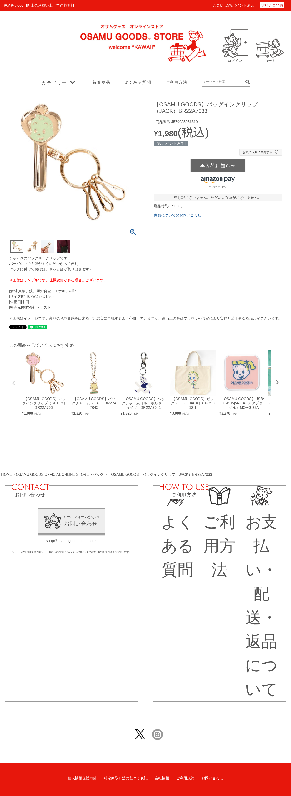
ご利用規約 (185, 778)
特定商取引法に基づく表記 (126, 778)
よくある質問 (137, 82)
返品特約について (168, 206)
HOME (6, 474)
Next (277, 382)
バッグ (98, 474)
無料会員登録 (272, 5)
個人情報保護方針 (82, 778)
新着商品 (101, 82)
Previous (13, 383)
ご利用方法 (176, 82)
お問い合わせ (212, 778)
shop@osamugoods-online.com (71, 541)
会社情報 (162, 778)
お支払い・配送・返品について (261, 605)
